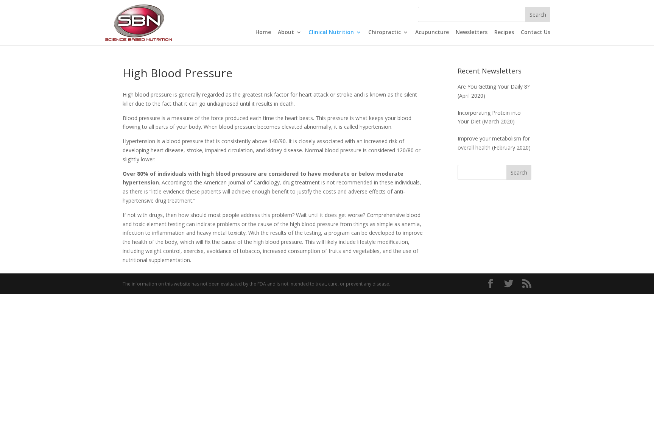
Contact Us (535, 33)
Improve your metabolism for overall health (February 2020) (494, 143)
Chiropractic (384, 33)
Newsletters (471, 33)
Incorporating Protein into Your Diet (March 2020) (489, 117)
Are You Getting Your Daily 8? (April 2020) (493, 91)
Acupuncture (432, 33)
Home (263, 33)
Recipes (504, 33)
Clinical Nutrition (331, 33)
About (286, 33)
